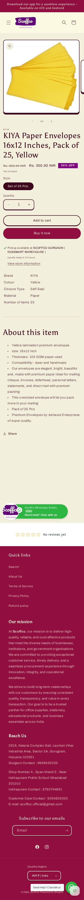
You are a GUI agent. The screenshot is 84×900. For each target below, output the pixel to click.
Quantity (8, 195)
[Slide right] (51, 121)
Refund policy (19, 605)
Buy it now (42, 233)
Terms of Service (21, 586)
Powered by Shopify (51, 892)
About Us (15, 576)
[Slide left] (32, 121)
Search (14, 566)
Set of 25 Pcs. (18, 186)
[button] (8, 22)
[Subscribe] (66, 830)
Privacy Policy (19, 595)
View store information (24, 263)
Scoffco (34, 892)
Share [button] (12, 433)
